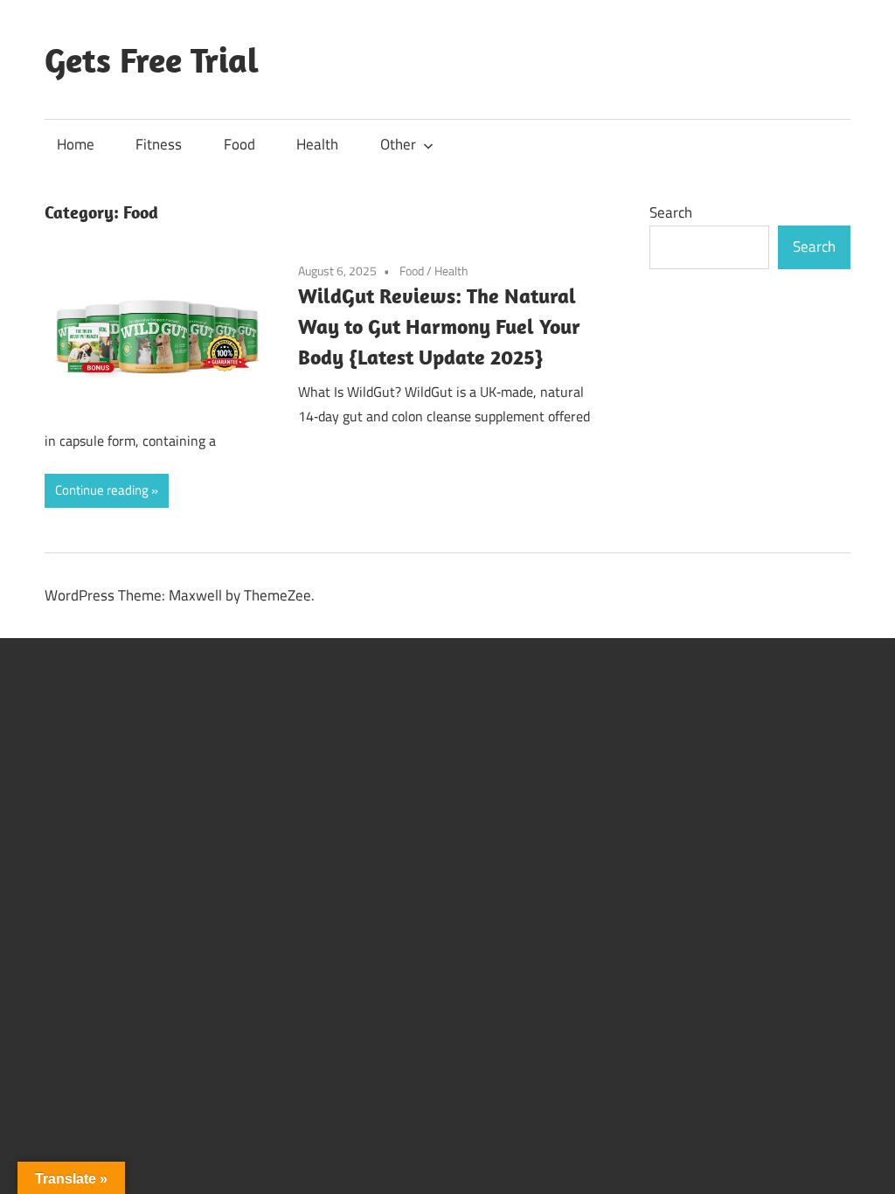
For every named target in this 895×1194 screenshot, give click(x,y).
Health (317, 144)
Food (239, 144)
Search (670, 212)
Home (75, 144)
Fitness (158, 144)
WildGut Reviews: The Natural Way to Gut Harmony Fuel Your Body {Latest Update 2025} (439, 326)
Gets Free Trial (152, 59)
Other (398, 144)
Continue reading (102, 490)
